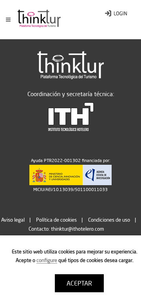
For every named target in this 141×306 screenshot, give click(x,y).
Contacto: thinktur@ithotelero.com (66, 229)
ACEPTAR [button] (79, 283)
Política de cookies (56, 220)
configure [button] (46, 260)
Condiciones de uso (109, 220)
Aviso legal (13, 220)
